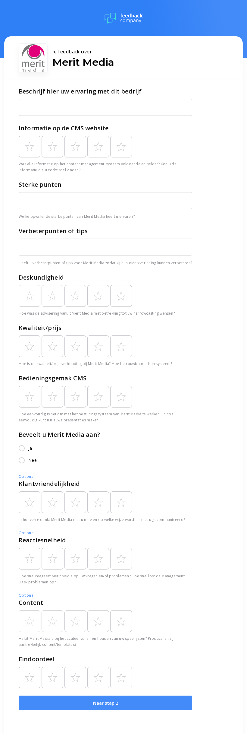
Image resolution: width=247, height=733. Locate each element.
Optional (26, 476)
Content (31, 602)
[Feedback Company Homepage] (124, 18)
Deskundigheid (41, 277)
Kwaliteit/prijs (40, 328)
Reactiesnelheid (42, 540)
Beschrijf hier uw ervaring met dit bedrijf (80, 91)
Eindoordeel (37, 659)
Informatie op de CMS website (63, 128)
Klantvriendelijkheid (49, 484)
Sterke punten (40, 184)
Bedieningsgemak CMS (52, 378)
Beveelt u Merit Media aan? (59, 434)
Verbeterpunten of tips (53, 231)
